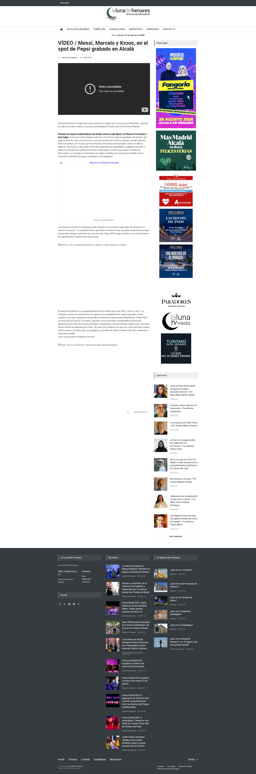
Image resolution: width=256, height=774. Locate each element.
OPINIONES (153, 29)
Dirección (86, 582)
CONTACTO (169, 29)
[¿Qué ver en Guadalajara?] (160, 628)
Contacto (160, 766)
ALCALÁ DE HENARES (78, 29)
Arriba (192, 759)
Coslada (85, 759)
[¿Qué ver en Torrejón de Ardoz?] (160, 601)
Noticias (140, 653)
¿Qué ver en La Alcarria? (181, 570)
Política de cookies (185, 766)
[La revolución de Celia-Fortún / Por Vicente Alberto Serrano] (160, 428)
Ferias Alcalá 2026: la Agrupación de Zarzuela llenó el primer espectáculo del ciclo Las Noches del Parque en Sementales (135, 701)
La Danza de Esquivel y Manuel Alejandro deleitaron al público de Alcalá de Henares (136, 569)
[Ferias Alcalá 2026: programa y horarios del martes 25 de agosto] (112, 683)
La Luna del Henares (74, 766)
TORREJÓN (99, 29)
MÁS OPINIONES (176, 536)
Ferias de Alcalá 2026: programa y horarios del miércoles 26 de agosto (133, 663)
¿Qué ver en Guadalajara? (181, 625)
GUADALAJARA (117, 29)
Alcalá (61, 759)
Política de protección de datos (168, 769)
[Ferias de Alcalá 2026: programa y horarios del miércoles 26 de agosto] (112, 665)
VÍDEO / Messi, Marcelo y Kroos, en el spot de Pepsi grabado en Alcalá (103, 46)
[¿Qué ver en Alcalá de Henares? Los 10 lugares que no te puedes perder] (160, 642)
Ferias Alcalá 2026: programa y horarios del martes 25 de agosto (135, 681)
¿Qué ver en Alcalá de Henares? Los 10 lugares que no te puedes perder (183, 642)
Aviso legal (171, 766)
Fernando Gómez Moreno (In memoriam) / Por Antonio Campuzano (183, 408)
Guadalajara (100, 759)
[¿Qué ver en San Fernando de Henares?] (160, 587)
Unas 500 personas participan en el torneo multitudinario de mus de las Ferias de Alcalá (136, 625)
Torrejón (72, 759)
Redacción (86, 579)
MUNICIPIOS (136, 29)
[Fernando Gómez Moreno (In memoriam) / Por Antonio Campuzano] (160, 410)
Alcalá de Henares (70, 58)
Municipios (116, 759)
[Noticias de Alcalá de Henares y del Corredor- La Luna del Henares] (128, 16)
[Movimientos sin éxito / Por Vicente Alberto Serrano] (160, 484)
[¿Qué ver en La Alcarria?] (160, 573)
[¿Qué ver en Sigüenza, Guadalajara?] (160, 615)
